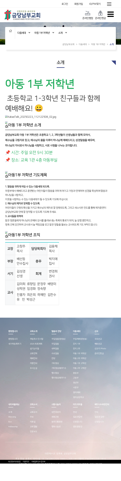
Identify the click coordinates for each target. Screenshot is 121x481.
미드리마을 (77, 404)
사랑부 (76, 387)
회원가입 (78, 4)
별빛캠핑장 (77, 426)
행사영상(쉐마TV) (58, 378)
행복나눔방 (56, 426)
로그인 (65, 4)
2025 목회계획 (36, 344)
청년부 (76, 382)
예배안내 (33, 358)
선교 (96, 331)
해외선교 (98, 344)
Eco (10, 422)
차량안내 (33, 363)
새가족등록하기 (14, 344)
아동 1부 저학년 (42, 33)
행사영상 (55, 373)
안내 (75, 412)
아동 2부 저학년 (79, 358)
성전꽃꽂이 (56, 412)
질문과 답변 (99, 417)
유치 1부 (76, 344)
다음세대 (21, 33)
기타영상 (55, 363)
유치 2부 (76, 348)
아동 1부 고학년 (79, 363)
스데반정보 (88, 469)
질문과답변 (77, 417)
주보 (32, 417)
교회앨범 (33, 426)
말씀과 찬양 (56, 331)
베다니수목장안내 (102, 404)
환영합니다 (13, 331)
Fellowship (13, 426)
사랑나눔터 (56, 404)
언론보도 (33, 431)
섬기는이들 (34, 348)
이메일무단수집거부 (38, 462)
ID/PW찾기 (95, 4)
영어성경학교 (78, 397)
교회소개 (33, 331)
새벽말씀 (55, 348)
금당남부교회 (68, 44)
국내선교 (98, 339)
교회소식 (33, 404)
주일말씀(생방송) (58, 339)
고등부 (76, 378)
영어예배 (76, 392)
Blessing (12, 417)
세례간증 (55, 417)
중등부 (76, 373)
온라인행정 (87, 18)
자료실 (33, 422)
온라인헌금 (100, 18)
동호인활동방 (57, 422)
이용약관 (26, 462)
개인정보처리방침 (14, 462)
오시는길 (33, 368)
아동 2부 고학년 (79, 368)
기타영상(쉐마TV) (58, 368)
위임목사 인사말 (36, 339)
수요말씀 (55, 353)
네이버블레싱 (13, 404)
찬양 (53, 358)
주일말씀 (55, 344)
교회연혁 (33, 353)
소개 (60, 33)
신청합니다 (77, 422)
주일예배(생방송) (80, 339)
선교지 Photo (100, 348)
